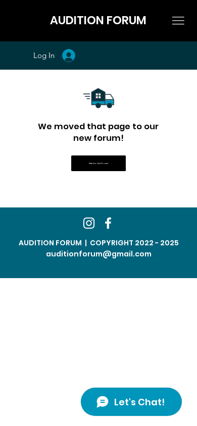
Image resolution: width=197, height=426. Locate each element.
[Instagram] (88, 223)
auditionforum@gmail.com (99, 254)
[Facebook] (108, 223)
